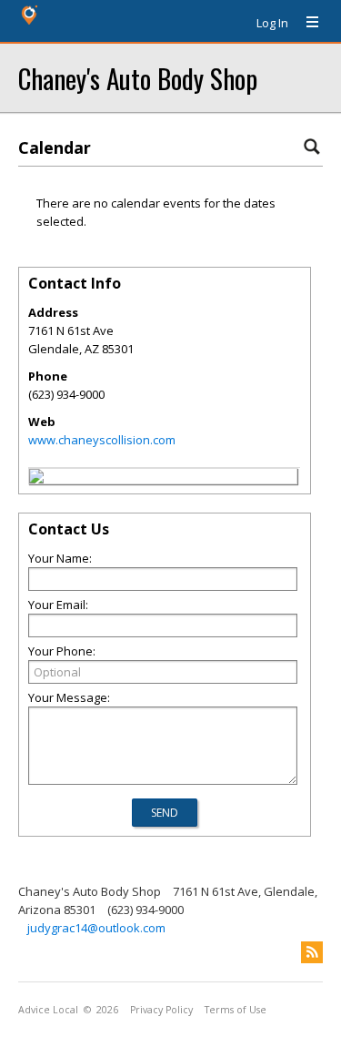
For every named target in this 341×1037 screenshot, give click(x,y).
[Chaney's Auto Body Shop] (36, 479)
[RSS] (312, 952)
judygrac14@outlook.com (96, 928)
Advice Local (48, 1009)
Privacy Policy (161, 1009)
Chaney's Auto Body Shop (137, 77)
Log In (272, 23)
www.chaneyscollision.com (102, 440)
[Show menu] (305, 23)
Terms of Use (235, 1009)
